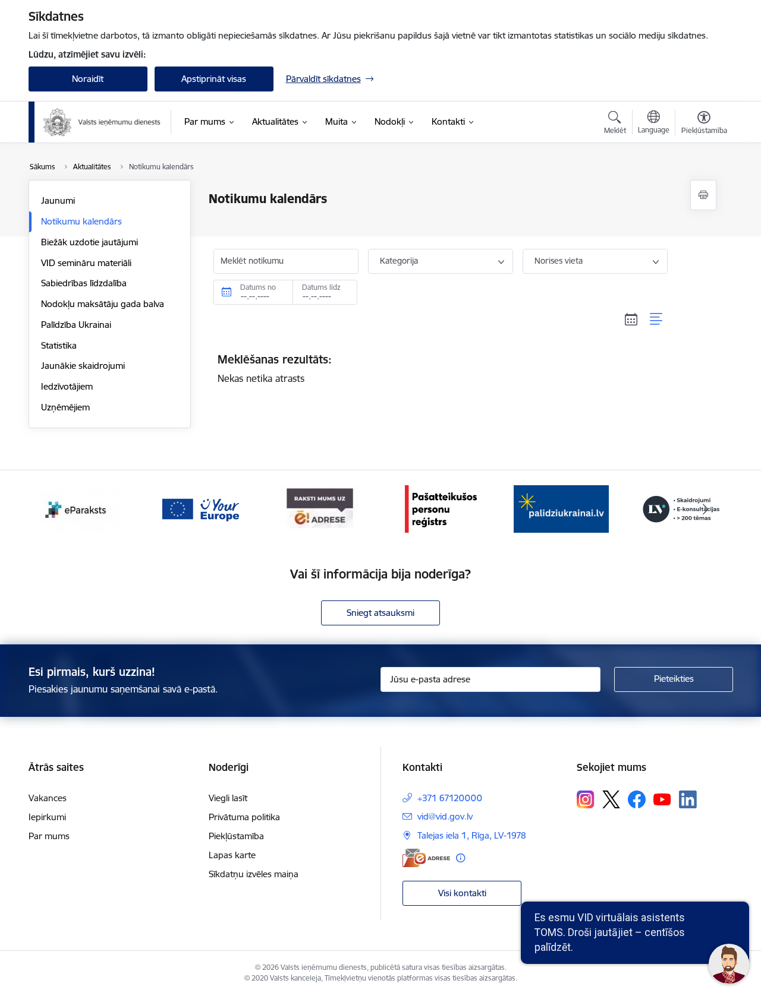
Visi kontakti (462, 893)
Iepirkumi (47, 817)
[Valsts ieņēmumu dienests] (102, 122)
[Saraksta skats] (656, 319)
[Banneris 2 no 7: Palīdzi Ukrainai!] (440, 508)
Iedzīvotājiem (67, 386)
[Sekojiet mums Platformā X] (611, 799)
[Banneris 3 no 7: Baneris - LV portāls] (561, 508)
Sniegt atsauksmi (380, 612)
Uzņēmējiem (65, 407)
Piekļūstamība (236, 836)
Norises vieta (558, 260)
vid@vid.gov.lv (445, 816)
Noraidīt (87, 78)
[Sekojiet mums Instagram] (586, 799)
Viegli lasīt (228, 798)
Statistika (59, 345)
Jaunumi (58, 200)
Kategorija (399, 260)
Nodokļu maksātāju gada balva (102, 303)
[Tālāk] (705, 509)
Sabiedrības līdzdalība (84, 283)
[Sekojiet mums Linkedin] (688, 799)
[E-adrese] (426, 858)
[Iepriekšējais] (56, 509)
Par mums (49, 836)
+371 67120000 (449, 798)
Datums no (258, 287)
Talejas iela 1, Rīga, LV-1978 (471, 835)
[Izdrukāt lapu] (703, 195)
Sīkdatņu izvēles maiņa (253, 874)
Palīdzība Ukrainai (76, 324)
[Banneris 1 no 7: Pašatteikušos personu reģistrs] (320, 508)
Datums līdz (321, 287)
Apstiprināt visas (213, 78)
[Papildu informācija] (460, 857)
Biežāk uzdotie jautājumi (89, 242)
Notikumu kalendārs (81, 221)
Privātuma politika (244, 817)
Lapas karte (232, 855)
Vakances (48, 798)
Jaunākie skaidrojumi (83, 365)
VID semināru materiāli (86, 262)
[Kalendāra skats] (631, 319)
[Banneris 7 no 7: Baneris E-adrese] (200, 508)
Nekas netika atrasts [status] (275, 368)
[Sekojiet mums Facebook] (637, 799)
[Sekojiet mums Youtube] (662, 799)
